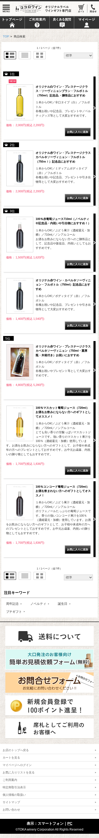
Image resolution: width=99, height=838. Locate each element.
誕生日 (62, 603)
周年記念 (12, 603)
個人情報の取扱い (14, 794)
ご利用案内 (10, 779)
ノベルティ (38, 603)
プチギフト (14, 611)
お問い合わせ (11, 809)
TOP (6, 36)
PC (69, 823)
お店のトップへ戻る (16, 750)
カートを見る (11, 757)
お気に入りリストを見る (19, 772)
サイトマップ (11, 802)
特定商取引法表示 (14, 787)
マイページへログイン (17, 765)
